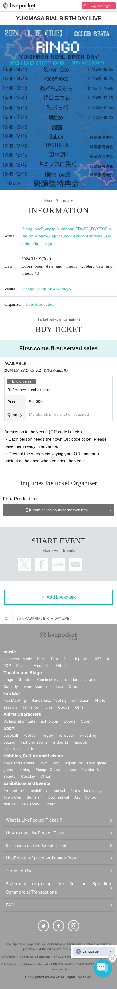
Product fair (13, 790)
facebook (41, 564)
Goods (64, 707)
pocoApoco (74, 236)
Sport (9, 728)
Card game (96, 763)
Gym (43, 763)
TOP (6, 619)
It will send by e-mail (75, 564)
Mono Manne (35, 686)
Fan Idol (11, 693)
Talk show (31, 707)
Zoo (56, 763)
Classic (22, 665)
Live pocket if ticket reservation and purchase (19, 6)
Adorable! (95, 236)
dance (57, 686)
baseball (10, 735)
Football (30, 735)
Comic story (47, 679)
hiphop (81, 658)
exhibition (80, 700)
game (8, 769)
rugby (48, 735)
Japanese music (17, 658)
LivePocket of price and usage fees (41, 858)
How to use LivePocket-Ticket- (37, 833)
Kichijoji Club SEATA (40, 289)
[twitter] (43, 925)
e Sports (60, 742)
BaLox (27, 236)
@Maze (41, 236)
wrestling (88, 735)
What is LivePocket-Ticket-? (34, 820)
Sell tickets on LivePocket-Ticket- (37, 845)
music (9, 651)
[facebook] (58, 925)
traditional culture (79, 679)
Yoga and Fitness (18, 763)
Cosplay (28, 776)
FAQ (10, 905)
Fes (66, 658)
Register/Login (100, 6)
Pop (54, 658)
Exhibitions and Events (26, 783)
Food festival (57, 797)
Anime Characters (22, 714)
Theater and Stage (22, 672)
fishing (24, 769)
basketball (12, 748)
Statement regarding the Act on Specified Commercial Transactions (58, 888)
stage (8, 679)
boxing (9, 742)
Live (49, 707)
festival (58, 790)
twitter (24, 564)
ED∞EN (82, 229)
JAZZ (97, 658)
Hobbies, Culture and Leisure (33, 755)
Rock (41, 658)
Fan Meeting (14, 700)
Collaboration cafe (19, 721)
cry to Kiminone (59, 229)
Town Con (12, 797)
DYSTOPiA (101, 229)
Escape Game (48, 769)
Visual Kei (42, 665)
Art (77, 797)
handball (81, 742)
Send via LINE (58, 564)
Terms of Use (19, 870)
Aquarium (73, 763)
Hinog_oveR (32, 229)
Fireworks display (85, 790)
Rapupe (56, 236)
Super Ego (43, 243)
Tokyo (65, 289)
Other (61, 665)
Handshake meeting (49, 700)
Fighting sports (34, 742)
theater (25, 679)
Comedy (10, 686)
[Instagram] (73, 925)
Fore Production (40, 304)
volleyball (66, 735)
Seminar (34, 797)
